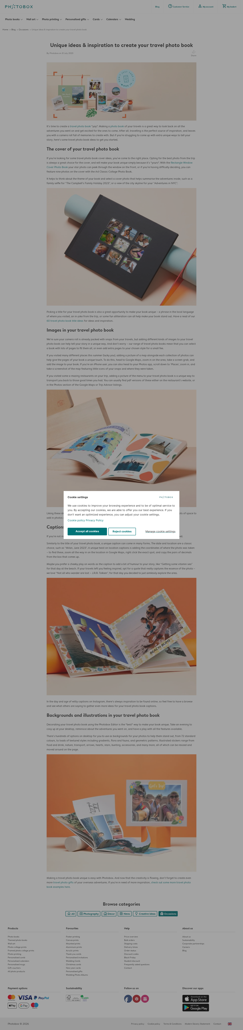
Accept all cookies (87, 531)
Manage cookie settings (160, 531)
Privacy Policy (94, 520)
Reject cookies (122, 531)
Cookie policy (76, 520)
